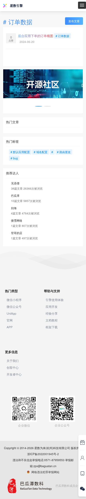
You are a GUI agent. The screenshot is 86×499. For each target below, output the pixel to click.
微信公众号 (14, 306)
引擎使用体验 (55, 300)
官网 (10, 320)
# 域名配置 (40, 152)
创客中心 (13, 367)
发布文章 (74, 21)
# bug (14, 158)
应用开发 (52, 306)
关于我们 (13, 361)
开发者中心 (14, 374)
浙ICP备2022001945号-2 (43, 454)
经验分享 (52, 313)
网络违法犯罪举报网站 (44, 472)
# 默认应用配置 (20, 152)
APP (10, 327)
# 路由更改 (64, 152)
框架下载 (52, 327)
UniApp (11, 313)
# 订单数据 (62, 36)
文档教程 (52, 320)
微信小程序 (14, 300)
